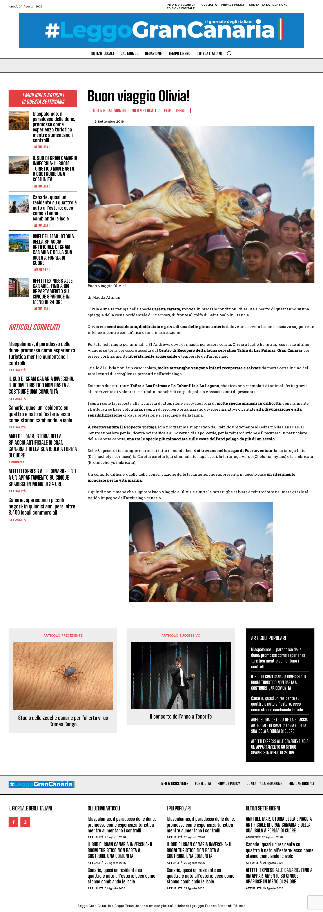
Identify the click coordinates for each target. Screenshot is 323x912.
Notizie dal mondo (109, 110)
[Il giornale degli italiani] (161, 30)
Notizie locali (144, 110)
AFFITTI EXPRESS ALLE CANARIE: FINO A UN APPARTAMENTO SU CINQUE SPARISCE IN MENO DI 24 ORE (53, 291)
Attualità (41, 147)
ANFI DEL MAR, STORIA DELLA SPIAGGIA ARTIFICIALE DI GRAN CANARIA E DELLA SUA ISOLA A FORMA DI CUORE (53, 249)
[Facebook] (13, 822)
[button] (229, 53)
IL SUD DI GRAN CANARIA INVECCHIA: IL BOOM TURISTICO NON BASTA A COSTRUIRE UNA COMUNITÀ (55, 168)
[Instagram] (25, 822)
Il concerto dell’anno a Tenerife (181, 717)
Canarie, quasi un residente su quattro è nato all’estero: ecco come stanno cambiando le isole (55, 208)
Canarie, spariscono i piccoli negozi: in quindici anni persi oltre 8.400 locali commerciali (42, 506)
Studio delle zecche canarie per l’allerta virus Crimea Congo (63, 721)
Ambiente (41, 269)
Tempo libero (173, 110)
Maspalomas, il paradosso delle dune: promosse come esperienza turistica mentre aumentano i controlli (54, 127)
